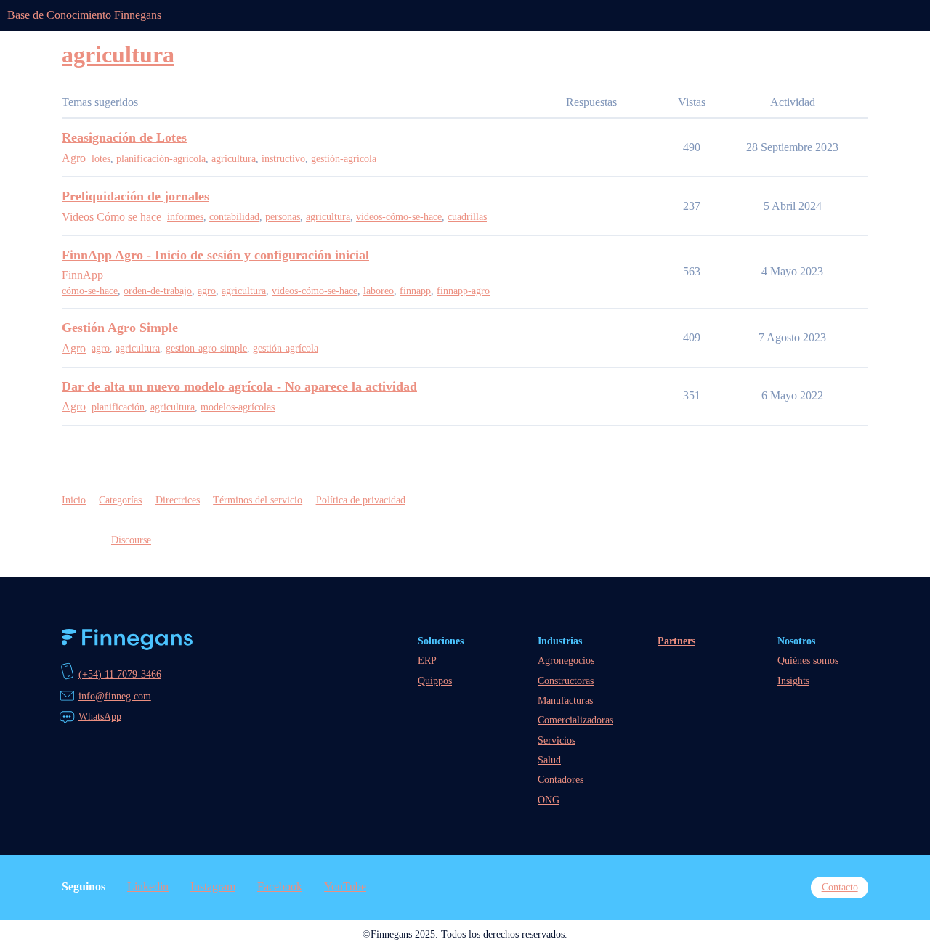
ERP (427, 660)
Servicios (556, 740)
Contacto (840, 887)
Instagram (212, 886)
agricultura (233, 158)
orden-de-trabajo (158, 290)
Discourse (131, 539)
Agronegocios (566, 660)
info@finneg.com (114, 696)
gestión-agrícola (343, 158)
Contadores (560, 779)
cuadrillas (467, 216)
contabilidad (234, 216)
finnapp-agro (463, 290)
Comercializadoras (575, 720)
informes (185, 216)
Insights (793, 680)
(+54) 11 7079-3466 (119, 674)
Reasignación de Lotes (124, 137)
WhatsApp (99, 716)
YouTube (345, 886)
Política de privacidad (360, 500)
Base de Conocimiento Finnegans (84, 15)
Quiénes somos (807, 660)
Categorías (120, 500)
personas (282, 216)
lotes (101, 158)
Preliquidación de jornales (135, 196)
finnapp (415, 290)
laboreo (378, 290)
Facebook (279, 886)
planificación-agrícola (161, 158)
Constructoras (566, 680)
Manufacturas (565, 700)
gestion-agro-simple (206, 348)
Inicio (74, 500)
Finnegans (127, 639)
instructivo (283, 158)
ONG (548, 799)
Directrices (177, 500)
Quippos (435, 680)
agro (207, 290)
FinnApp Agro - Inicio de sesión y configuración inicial (215, 255)
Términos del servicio (257, 500)
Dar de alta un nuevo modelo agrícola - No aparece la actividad (239, 386)
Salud (549, 760)
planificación (118, 407)
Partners (676, 640)
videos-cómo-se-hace (399, 216)
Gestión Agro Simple (120, 327)
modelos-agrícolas (238, 407)
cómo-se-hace (90, 290)
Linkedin (148, 886)
